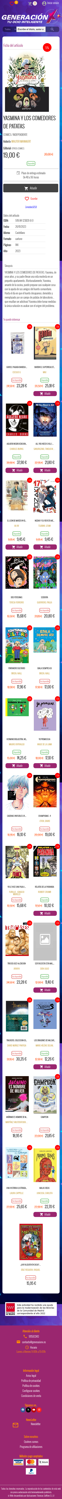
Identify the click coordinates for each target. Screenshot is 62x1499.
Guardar (33, 198)
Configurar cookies (31, 1391)
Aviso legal (31, 1375)
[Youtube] (33, 1409)
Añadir (32, 187)
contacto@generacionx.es (34, 1342)
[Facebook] (22, 1409)
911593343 (34, 1336)
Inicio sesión (53, 3)
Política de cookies (31, 1386)
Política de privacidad (31, 1381)
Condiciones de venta (31, 1396)
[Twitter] (28, 1409)
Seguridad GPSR (31, 206)
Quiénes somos (31, 1442)
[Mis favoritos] (11, 3)
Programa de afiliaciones (31, 1447)
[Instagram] (39, 1409)
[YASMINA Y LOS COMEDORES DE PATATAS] (27, 81)
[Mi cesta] (30, 3)
